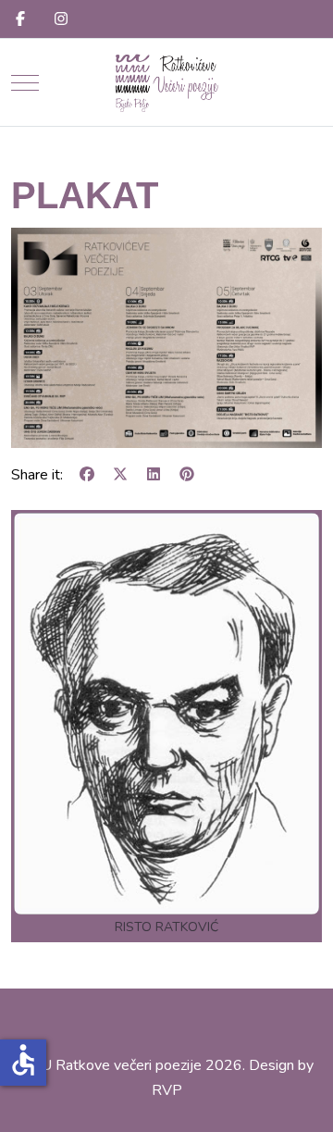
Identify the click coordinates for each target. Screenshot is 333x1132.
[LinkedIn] (153, 475)
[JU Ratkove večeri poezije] (166, 82)
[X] (120, 475)
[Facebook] (20, 19)
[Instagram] (61, 19)
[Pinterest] (187, 475)
